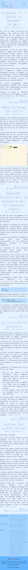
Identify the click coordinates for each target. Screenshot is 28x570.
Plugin (12, 547)
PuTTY (26, 188)
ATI (15, 530)
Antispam (11, 530)
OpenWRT (18, 102)
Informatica (25, 100)
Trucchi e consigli (20, 317)
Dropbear (25, 102)
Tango (10, 188)
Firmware (15, 536)
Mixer (15, 544)
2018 (13, 525)
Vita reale (12, 517)
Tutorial (21, 552)
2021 (21, 523)
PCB (16, 545)
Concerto (11, 533)
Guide (13, 102)
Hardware (11, 540)
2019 (10, 525)
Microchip (11, 544)
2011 (16, 527)
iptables (11, 542)
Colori (14, 188)
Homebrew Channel (19, 540)
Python (18, 511)
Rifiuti (22, 549)
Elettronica (23, 516)
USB (24, 552)
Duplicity (20, 535)
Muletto (25, 517)
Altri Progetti (13, 521)
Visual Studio (12, 554)
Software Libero (11, 511)
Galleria (14, 538)
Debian (15, 419)
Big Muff (24, 530)
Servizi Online (13, 551)
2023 (16, 523)
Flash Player (21, 536)
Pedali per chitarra (20, 519)
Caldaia (18, 531)
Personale (20, 545)
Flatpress (11, 519)
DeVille (15, 535)
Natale (19, 544)
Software (16, 552)
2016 (19, 525)
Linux (12, 317)
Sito (21, 517)
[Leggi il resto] (5, 98)
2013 (10, 527)
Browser (14, 531)
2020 (24, 523)
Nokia (22, 544)
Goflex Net (19, 538)
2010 (19, 527)
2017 (16, 525)
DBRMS (15, 533)
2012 (13, 527)
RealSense (17, 549)
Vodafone (18, 554)
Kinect (19, 542)
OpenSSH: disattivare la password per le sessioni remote (14, 201)
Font (10, 538)
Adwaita (22, 188)
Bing (10, 531)
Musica (11, 516)
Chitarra (22, 531)
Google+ (24, 538)
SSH (21, 102)
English (26, 186)
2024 (13, 523)
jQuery (16, 542)
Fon (26, 536)
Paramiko (23, 511)
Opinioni (12, 545)
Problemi (19, 547)
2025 (10, 523)
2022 (19, 523)
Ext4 (23, 535)
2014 (24, 525)
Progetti (17, 517)
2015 (21, 525)
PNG (16, 547)
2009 (21, 527)
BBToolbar (19, 530)
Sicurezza (20, 551)
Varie (23, 521)
